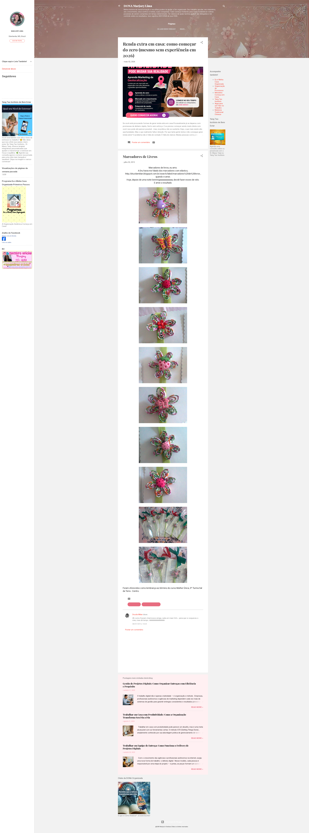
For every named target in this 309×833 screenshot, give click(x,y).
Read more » (197, 707)
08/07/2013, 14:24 (139, 624)
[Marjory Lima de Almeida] (4, 240)
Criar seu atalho (6, 242)
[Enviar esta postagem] (153, 143)
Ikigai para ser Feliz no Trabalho (219, 105)
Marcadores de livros (151, 604)
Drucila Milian (137, 614)
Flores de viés (134, 604)
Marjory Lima (17, 31)
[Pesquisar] (223, 6)
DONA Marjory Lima (138, 6)
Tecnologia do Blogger (173, 822)
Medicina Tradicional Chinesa (219, 112)
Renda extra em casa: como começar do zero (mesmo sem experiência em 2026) (159, 49)
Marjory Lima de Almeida (9, 236)
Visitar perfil (17, 41)
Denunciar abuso (9, 69)
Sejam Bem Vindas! (166, 29)
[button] (201, 43)
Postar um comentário (134, 630)
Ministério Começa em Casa (220, 95)
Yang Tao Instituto (218, 100)
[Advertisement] (225, 52)
